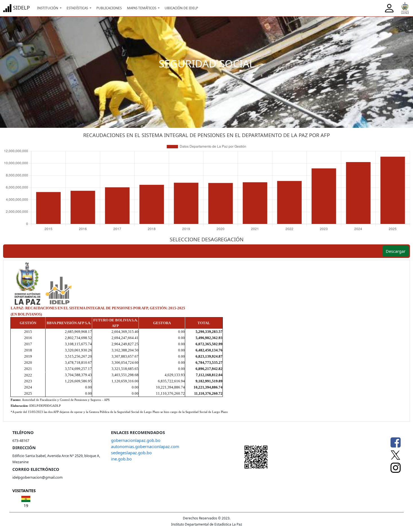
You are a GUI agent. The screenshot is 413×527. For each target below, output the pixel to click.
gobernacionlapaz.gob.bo (135, 440)
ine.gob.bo (121, 459)
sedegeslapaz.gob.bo (131, 452)
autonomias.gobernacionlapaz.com (145, 446)
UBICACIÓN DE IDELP (181, 8)
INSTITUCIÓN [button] (48, 8)
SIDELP (21, 7)
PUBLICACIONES (109, 8)
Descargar (395, 251)
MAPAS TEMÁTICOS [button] (142, 8)
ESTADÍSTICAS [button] (78, 8)
